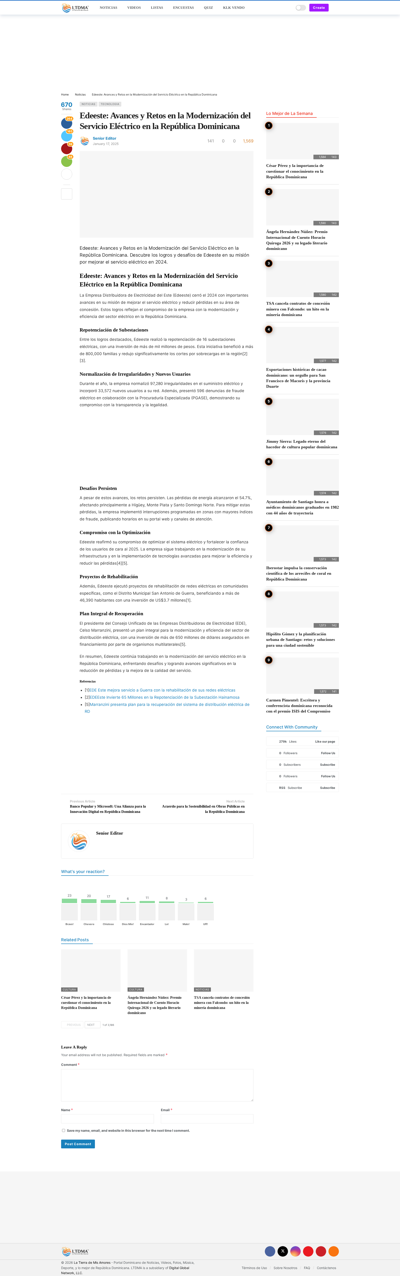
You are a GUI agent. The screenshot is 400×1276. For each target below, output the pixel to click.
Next (91, 1025)
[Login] (335, 7)
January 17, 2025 (106, 144)
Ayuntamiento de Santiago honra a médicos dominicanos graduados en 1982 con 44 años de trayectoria (302, 507)
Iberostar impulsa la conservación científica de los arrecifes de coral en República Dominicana (298, 573)
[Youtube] (308, 1251)
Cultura (69, 989)
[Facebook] (270, 1251)
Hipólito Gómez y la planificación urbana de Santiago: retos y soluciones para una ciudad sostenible (300, 640)
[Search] (288, 7)
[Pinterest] (321, 1251)
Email (167, 1110)
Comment (70, 1064)
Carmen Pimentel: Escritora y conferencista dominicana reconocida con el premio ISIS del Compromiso (299, 706)
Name (67, 1110)
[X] (283, 1251)
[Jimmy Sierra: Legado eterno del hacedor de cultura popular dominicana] (302, 417)
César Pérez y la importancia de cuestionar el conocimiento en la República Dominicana (86, 1003)
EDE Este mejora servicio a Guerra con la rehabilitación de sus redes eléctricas (162, 690)
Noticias (88, 104)
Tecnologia (110, 104)
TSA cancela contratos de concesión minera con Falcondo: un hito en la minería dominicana (222, 1003)
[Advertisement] (200, 54)
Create (319, 7)
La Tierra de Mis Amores (92, 1262)
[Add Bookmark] (66, 194)
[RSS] (333, 1251)
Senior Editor (104, 138)
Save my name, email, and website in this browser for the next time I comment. (128, 1130)
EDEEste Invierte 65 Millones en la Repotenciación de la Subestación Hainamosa (165, 697)
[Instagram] (295, 1251)
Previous (74, 1025)
